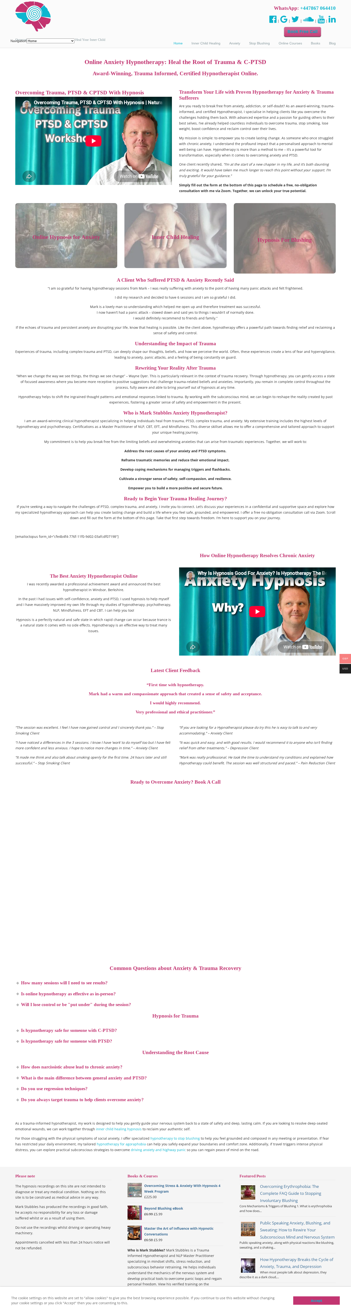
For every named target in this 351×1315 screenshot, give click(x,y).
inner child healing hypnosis (119, 1129)
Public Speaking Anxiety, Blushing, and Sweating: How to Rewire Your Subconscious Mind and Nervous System (297, 1230)
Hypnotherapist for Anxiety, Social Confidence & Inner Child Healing (33, 16)
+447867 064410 (318, 8)
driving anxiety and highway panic (158, 1150)
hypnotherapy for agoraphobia (121, 1144)
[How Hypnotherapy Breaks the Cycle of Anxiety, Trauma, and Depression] (248, 1265)
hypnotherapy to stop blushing (175, 1138)
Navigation (19, 41)
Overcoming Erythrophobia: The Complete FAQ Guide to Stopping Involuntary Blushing (290, 1193)
